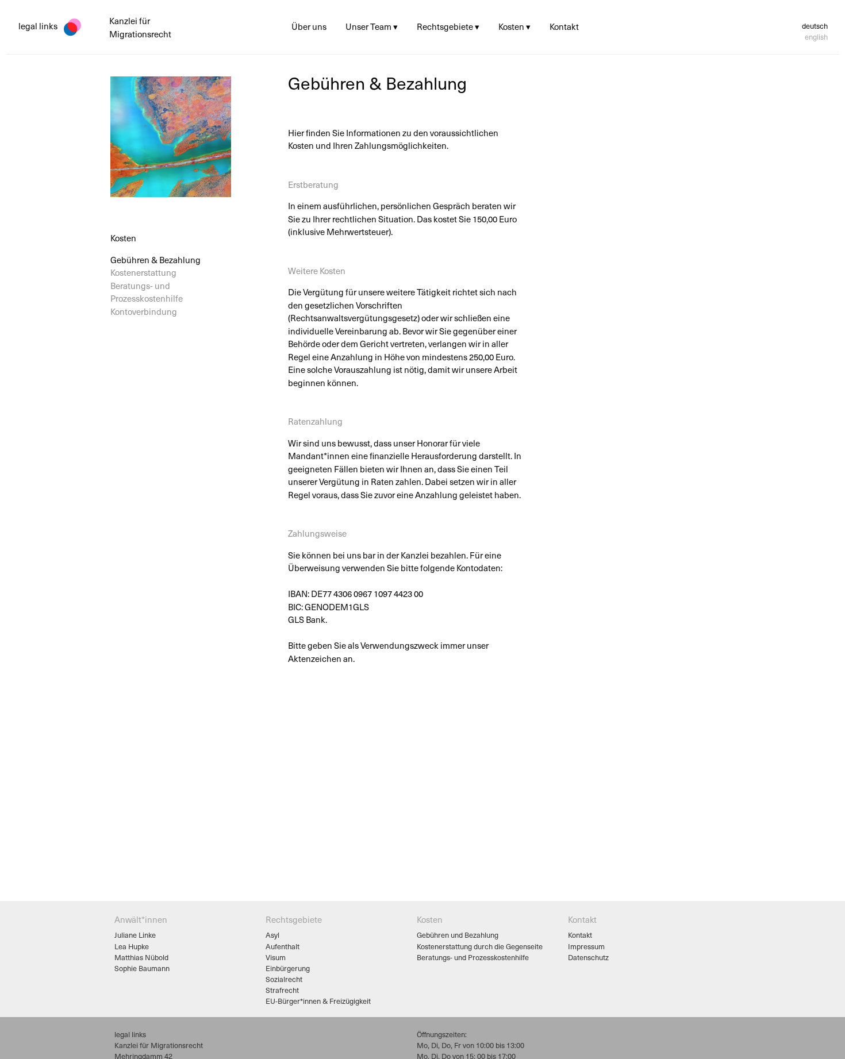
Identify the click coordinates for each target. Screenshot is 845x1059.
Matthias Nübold (141, 957)
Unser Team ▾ (371, 26)
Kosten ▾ (514, 26)
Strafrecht (282, 989)
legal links (37, 26)
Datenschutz (588, 957)
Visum (276, 957)
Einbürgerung (288, 967)
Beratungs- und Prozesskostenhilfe (146, 292)
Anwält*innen (140, 919)
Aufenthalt (282, 946)
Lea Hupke (131, 946)
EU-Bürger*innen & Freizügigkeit (318, 1000)
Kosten (430, 919)
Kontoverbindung (143, 311)
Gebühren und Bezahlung (457, 934)
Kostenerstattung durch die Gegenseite (480, 946)
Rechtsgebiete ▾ (448, 26)
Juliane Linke (135, 934)
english (816, 36)
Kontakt (580, 934)
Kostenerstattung (143, 272)
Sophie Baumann (142, 967)
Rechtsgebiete (294, 919)
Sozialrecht (284, 978)
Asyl (272, 934)
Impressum (586, 946)
